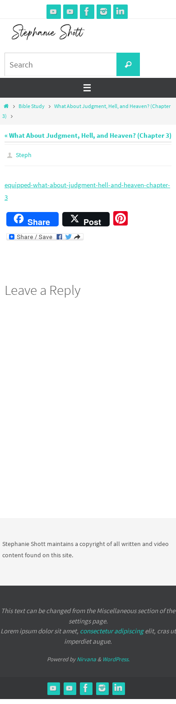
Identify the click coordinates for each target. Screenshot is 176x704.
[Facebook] (87, 11)
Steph (24, 154)
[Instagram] (104, 11)
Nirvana (86, 657)
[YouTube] (53, 11)
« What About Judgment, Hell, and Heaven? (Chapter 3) (88, 135)
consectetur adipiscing (112, 629)
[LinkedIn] (120, 11)
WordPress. (116, 657)
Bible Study (32, 106)
